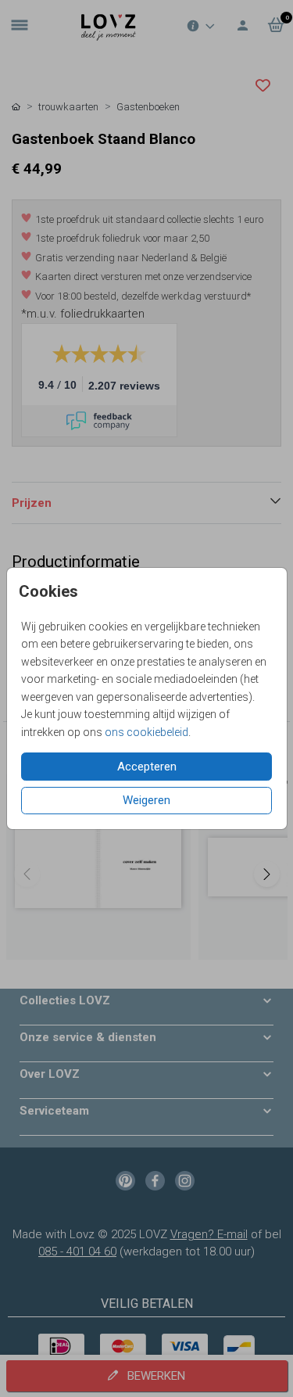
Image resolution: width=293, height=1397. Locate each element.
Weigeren (146, 800)
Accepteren (147, 767)
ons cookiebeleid (146, 732)
